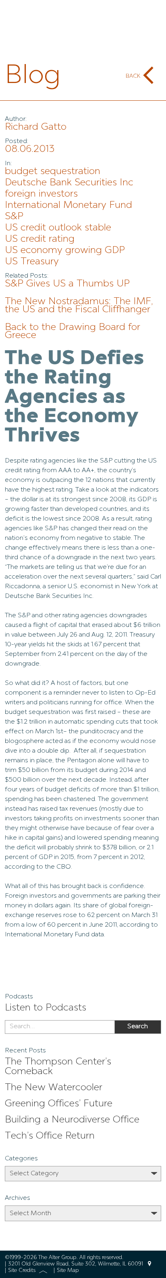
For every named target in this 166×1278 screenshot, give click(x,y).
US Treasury (32, 262)
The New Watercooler (53, 1088)
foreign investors (41, 194)
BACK (133, 76)
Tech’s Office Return (50, 1136)
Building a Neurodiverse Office (72, 1120)
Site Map (68, 1270)
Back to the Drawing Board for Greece (72, 331)
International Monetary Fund (68, 205)
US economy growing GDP (65, 250)
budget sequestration (52, 171)
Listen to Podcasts (45, 1008)
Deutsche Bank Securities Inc (69, 183)
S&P (14, 217)
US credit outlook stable (58, 228)
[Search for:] (59, 1027)
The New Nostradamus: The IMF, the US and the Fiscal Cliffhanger (79, 306)
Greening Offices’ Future (58, 1104)
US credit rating (40, 239)
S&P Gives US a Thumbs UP (67, 284)
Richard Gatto (35, 127)
